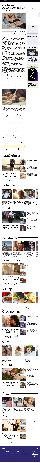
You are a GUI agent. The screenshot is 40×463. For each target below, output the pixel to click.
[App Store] (35, 456)
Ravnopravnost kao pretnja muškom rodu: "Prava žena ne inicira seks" (32, 85)
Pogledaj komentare (21, 149)
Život (2, 454)
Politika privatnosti (25, 454)
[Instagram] (36, 448)
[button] (37, 194)
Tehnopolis (12, 452)
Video (18, 451)
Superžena (7, 454)
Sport (2, 452)
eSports (12, 451)
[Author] (32, 74)
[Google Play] (35, 454)
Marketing (24, 451)
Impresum (24, 452)
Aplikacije (24, 455)
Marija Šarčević (30, 82)
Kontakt (24, 457)
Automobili (12, 453)
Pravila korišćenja (25, 453)
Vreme (18, 454)
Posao (3, 408)
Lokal (11, 454)
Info (2, 451)
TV (17, 452)
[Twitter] (34, 448)
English (18, 453)
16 (6, 149)
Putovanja (7, 452)
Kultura (7, 453)
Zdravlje (7, 451)
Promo (11, 432)
